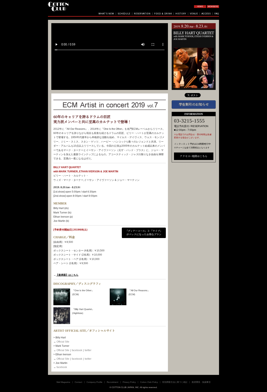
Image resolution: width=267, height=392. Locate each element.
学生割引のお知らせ (194, 104)
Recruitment (112, 382)
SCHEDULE (124, 14)
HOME (200, 6)
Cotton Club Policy (149, 382)
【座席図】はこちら (67, 275)
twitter (88, 350)
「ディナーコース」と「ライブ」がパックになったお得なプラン (143, 232)
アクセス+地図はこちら (194, 156)
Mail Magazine (63, 382)
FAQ (216, 14)
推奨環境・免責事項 (201, 382)
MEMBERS (213, 6)
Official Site (63, 341)
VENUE (194, 14)
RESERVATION (142, 14)
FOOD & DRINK (163, 14)
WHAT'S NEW (106, 14)
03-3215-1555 (189, 121)
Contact (78, 382)
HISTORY (180, 14)
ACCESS (206, 14)
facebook (77, 350)
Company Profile (94, 382)
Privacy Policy (129, 382)
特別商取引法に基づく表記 (174, 382)
